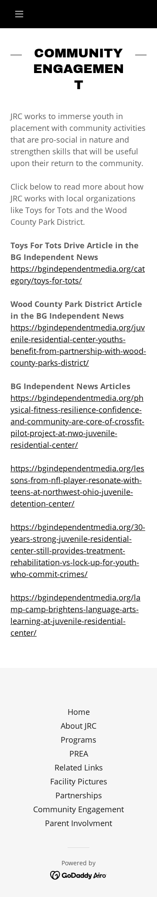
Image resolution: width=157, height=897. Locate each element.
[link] (78, 874)
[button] (20, 14)
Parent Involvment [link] (78, 823)
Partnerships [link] (78, 795)
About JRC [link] (78, 725)
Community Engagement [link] (78, 809)
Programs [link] (78, 739)
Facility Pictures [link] (78, 781)
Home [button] (79, 712)
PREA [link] (78, 753)
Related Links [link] (79, 767)
